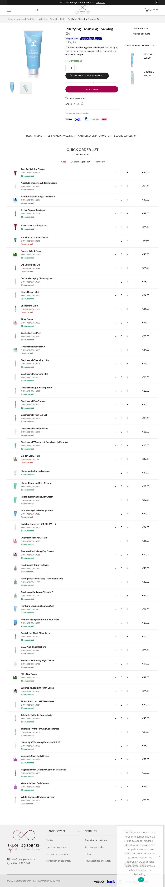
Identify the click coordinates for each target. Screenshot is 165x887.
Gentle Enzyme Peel (31, 333)
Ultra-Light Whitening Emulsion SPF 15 (40, 742)
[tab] (36, 136)
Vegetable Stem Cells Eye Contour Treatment (43, 769)
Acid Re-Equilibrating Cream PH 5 (38, 196)
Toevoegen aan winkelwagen (88, 75)
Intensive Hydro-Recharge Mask (37, 510)
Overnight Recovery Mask (34, 537)
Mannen (100, 161)
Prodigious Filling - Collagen (35, 565)
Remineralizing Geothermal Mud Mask (40, 619)
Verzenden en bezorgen (58, 860)
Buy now (93, 89)
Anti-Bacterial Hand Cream (34, 237)
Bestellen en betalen (96, 840)
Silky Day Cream (29, 674)
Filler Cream (27, 319)
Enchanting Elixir (29, 305)
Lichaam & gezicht (25, 19)
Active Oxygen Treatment (33, 210)
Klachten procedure (56, 847)
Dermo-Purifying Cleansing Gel (36, 278)
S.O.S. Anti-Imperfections (149, 53)
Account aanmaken (95, 847)
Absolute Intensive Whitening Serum (39, 182)
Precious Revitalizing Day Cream (37, 551)
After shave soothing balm (34, 225)
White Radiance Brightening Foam (38, 796)
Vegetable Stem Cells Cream (35, 756)
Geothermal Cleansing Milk (34, 373)
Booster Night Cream (31, 251)
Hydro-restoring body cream (35, 471)
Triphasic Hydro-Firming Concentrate (40, 728)
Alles (63, 161)
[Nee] (159, 856)
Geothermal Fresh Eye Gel (34, 414)
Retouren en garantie (57, 853)
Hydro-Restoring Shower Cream (37, 496)
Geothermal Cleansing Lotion (35, 360)
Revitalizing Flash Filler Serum (36, 633)
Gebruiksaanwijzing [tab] (60, 135)
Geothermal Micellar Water (34, 428)
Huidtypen (42, 19)
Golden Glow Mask (30, 455)
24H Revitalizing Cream (33, 169)
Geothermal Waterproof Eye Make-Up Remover (44, 442)
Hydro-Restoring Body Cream (36, 483)
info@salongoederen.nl (23, 859)
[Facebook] (74, 103)
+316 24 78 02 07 (20, 863)
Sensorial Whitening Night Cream (37, 660)
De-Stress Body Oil (30, 264)
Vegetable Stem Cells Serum (35, 783)
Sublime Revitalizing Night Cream (37, 687)
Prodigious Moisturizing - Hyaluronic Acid (42, 578)
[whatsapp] (81, 103)
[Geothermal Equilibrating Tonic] (132, 78)
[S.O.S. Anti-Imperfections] (132, 60)
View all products (141, 33)
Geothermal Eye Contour (33, 401)
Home (10, 19)
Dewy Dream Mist (30, 292)
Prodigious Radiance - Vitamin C (37, 592)
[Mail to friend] (78, 103)
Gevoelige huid (57, 19)
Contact (50, 840)
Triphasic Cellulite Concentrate (36, 715)
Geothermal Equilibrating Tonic (149, 71)
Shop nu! (100, 2)
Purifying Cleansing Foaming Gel (37, 605)
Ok (141, 879)
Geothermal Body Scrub (33, 346)
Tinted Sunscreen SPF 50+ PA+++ (37, 701)
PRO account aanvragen (98, 860)
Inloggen (89, 853)
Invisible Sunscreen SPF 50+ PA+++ (38, 524)
